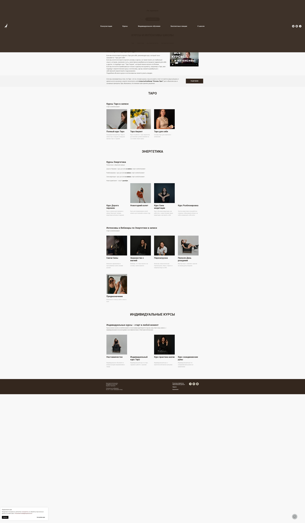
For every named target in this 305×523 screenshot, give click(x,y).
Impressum (175, 389)
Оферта (174, 387)
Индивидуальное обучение (149, 26)
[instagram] (297, 26)
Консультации (106, 26)
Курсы (125, 26)
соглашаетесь (25, 511)
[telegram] (300, 26)
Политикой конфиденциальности (23, 513)
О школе (201, 26)
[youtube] (293, 26)
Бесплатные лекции (179, 26)
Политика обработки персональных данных (178, 384)
